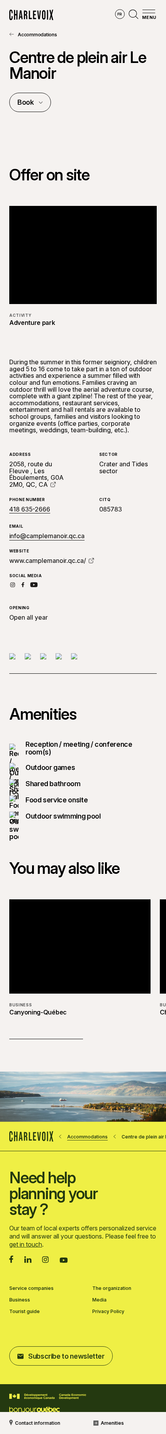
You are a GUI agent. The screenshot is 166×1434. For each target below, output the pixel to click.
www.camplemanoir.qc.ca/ (47, 560)
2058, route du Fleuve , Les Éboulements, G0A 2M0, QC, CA (36, 474)
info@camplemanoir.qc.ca (47, 536)
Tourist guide (24, 1311)
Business (19, 1300)
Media (99, 1300)
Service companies (31, 1288)
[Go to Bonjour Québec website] (34, 1410)
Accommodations (37, 34)
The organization (111, 1288)
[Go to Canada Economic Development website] (47, 1396)
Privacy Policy (108, 1311)
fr (119, 14)
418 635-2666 (29, 509)
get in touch (25, 1244)
